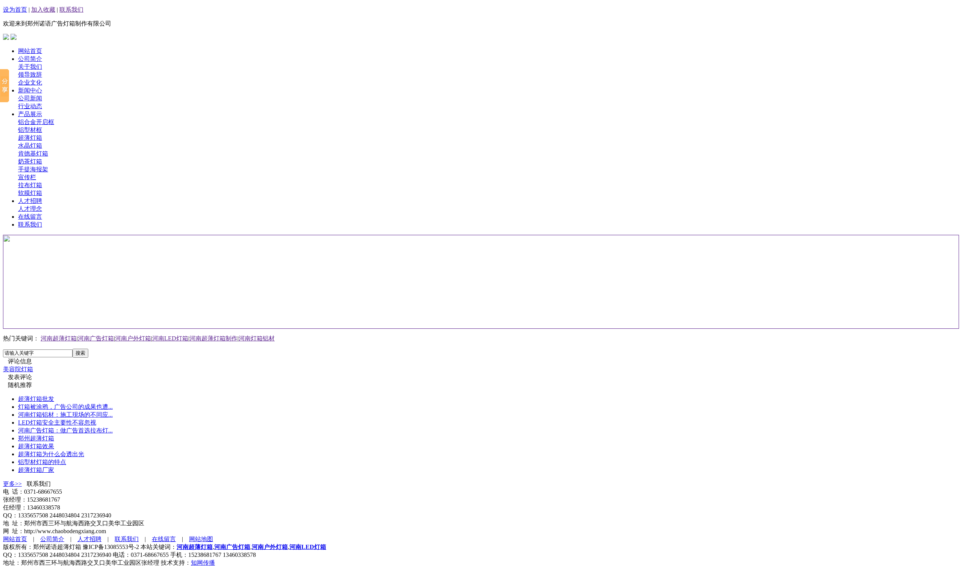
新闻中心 (30, 90)
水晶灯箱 (30, 145)
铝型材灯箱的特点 (42, 462)
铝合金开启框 (36, 122)
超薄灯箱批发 (36, 399)
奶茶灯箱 (30, 161)
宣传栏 (27, 177)
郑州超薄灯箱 (36, 438)
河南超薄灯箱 (59, 338)
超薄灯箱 (30, 138)
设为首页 (15, 9)
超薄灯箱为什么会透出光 (51, 454)
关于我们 (30, 67)
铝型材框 (30, 130)
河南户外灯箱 (133, 338)
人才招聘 (30, 201)
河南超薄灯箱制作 (213, 338)
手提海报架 (33, 169)
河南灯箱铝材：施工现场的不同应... (65, 414)
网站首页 (30, 51)
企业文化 (30, 82)
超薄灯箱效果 (36, 446)
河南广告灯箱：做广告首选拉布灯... (65, 430)
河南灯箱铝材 (257, 338)
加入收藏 (43, 9)
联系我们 (71, 9)
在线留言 (30, 216)
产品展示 (30, 114)
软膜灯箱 (30, 193)
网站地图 (201, 539)
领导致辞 (30, 74)
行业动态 (30, 106)
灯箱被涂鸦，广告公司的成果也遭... (65, 407)
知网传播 (203, 562)
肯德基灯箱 (33, 153)
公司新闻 (30, 98)
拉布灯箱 (30, 185)
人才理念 (30, 209)
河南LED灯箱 (170, 338)
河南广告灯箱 (96, 338)
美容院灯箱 (18, 369)
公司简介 (30, 59)
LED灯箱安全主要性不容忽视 (57, 422)
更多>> (12, 484)
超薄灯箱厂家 (36, 470)
